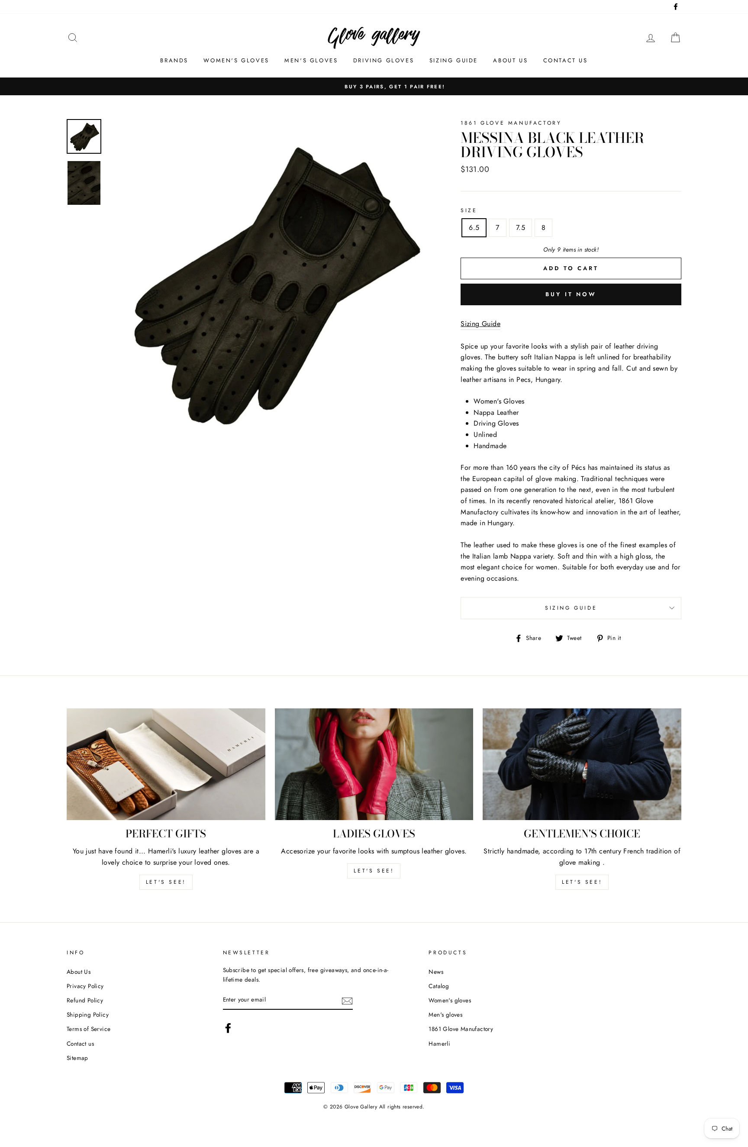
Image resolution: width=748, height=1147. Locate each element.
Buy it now (570, 294)
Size (469, 210)
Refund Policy (85, 1000)
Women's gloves (236, 60)
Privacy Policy (85, 986)
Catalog (439, 986)
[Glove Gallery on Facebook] (228, 1028)
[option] (374, 86)
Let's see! (166, 882)
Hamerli (439, 1043)
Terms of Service (88, 1028)
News (436, 971)
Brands (174, 60)
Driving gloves (383, 60)
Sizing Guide (453, 60)
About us (510, 60)
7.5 (520, 228)
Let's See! (374, 871)
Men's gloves (311, 60)
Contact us (565, 60)
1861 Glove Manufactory (461, 1028)
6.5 (474, 228)
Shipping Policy (88, 1014)
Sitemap (77, 1057)
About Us (78, 971)
